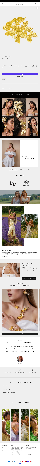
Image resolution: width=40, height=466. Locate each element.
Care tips (22, 169)
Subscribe (30, 454)
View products (20, 333)
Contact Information (5, 453)
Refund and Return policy (5, 450)
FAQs (2, 447)
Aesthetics (28, 169)
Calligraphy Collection (29, 278)
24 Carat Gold (13, 169)
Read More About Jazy (5, 256)
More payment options (20, 76)
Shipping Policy (4, 452)
